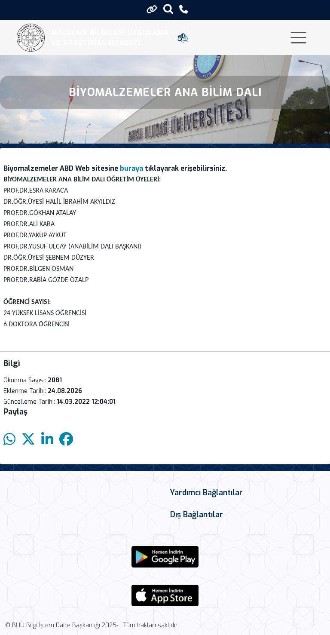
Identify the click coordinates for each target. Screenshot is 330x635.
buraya (130, 168)
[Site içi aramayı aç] (168, 8)
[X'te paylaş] (28, 439)
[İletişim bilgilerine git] (183, 9)
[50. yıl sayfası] (182, 37)
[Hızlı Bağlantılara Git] (152, 9)
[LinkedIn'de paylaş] (47, 439)
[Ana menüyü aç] (298, 37)
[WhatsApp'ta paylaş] (9, 439)
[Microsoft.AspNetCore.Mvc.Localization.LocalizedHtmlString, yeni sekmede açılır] (165, 557)
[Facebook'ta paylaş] (66, 439)
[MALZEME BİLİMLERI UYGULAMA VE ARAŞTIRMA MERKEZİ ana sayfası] (31, 38)
